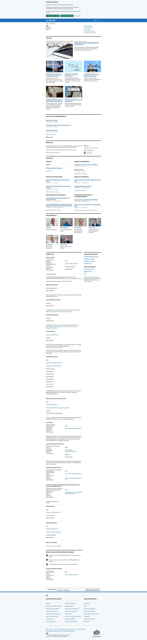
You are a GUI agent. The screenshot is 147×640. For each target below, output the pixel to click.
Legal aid (48, 164)
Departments (87, 603)
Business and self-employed (52, 608)
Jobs (85, 274)
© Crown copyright (96, 636)
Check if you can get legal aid (90, 32)
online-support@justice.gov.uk (74, 278)
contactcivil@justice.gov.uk (71, 263)
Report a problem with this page (92, 589)
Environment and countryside (72, 608)
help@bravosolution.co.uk (52, 528)
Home (47, 23)
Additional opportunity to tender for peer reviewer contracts (54, 75)
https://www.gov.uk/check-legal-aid (54, 347)
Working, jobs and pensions (71, 621)
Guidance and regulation (89, 608)
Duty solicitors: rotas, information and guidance (86, 164)
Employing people (69, 606)
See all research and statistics (80, 190)
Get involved (87, 621)
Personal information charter (92, 277)
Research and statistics (89, 611)
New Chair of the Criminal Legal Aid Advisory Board (73, 100)
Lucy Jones (48, 227)
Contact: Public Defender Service (54, 365)
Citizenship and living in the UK (53, 613)
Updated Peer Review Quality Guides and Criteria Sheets (86, 43)
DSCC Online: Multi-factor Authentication (71, 75)
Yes (61, 589)
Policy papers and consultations (91, 613)
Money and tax (68, 613)
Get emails (50, 137)
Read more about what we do (53, 152)
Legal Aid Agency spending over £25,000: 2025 (86, 199)
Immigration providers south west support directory (58, 125)
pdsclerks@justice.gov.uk (52, 404)
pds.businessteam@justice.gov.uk (54, 362)
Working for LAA (88, 271)
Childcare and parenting (51, 611)
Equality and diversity (89, 261)
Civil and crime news (88, 27)
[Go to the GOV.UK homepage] (50, 20)
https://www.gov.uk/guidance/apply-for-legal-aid (60, 311)
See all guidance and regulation (80, 173)
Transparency (87, 616)
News (85, 606)
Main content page (88, 25)
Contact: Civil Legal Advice (52, 334)
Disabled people (50, 619)
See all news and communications (52, 191)
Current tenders (87, 29)
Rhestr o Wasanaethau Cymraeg (53, 631)
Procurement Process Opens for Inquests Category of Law (91, 75)
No (67, 589)
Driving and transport (51, 621)
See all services (49, 170)
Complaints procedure (89, 259)
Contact (73, 629)
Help (47, 629)
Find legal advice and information (54, 168)
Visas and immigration (70, 619)
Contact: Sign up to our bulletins (53, 546)
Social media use (88, 281)
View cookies (77, 15)
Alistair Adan (49, 244)
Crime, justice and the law (52, 616)
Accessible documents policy (91, 256)
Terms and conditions (81, 629)
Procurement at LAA (89, 269)
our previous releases (57, 560)
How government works (89, 619)
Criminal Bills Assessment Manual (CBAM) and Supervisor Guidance (54, 100)
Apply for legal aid (78, 169)
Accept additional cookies (53, 15)
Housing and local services (71, 611)
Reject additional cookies (67, 15)
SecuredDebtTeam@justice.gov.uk (73, 428)
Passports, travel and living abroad (73, 616)
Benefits (48, 603)
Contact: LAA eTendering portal (53, 532)
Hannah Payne (63, 244)
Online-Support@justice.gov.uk (53, 512)
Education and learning (70, 603)
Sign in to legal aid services (89, 31)
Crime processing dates (51, 130)
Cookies (56, 629)
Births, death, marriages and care (54, 606)
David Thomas (92, 227)
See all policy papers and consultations (53, 209)
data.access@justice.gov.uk (71, 574)
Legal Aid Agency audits (52, 120)
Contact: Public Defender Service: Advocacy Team (57, 407)
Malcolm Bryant (64, 227)
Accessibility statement (64, 629)
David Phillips (77, 227)
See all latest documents (51, 134)
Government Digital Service (68, 631)
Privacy (51, 629)
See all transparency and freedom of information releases (85, 210)
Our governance (88, 263)
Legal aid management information (82, 186)
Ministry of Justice (71, 150)
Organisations (52, 23)
